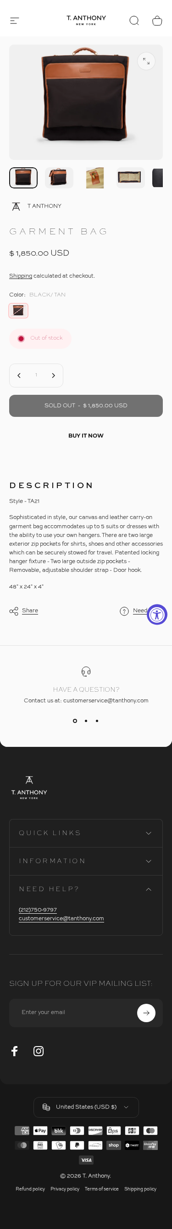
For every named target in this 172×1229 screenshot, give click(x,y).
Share (30, 610)
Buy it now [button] (86, 435)
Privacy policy (64, 1189)
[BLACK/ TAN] (18, 311)
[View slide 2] (86, 720)
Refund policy (30, 1189)
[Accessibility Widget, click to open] (157, 614)
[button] (15, 21)
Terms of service (102, 1189)
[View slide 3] (97, 720)
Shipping (20, 276)
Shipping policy (140, 1189)
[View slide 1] (75, 720)
